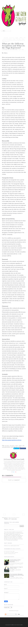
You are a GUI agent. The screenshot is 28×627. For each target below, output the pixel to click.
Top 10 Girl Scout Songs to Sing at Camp (16, 567)
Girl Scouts (11, 37)
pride (14, 39)
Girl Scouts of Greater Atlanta (11, 552)
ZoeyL (23, 39)
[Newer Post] (4, 514)
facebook (23, 448)
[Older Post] (23, 514)
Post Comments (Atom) (13, 517)
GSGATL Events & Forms (9, 553)
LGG (24, 37)
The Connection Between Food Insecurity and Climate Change (17, 575)
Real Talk (19, 39)
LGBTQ (20, 37)
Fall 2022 (6, 37)
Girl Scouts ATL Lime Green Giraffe (10, 49)
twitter (17, 448)
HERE (17, 545)
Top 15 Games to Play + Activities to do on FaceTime (15, 560)
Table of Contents (10, 519)
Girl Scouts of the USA (9, 551)
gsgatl (16, 37)
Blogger (17, 610)
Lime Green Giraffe (7, 39)
